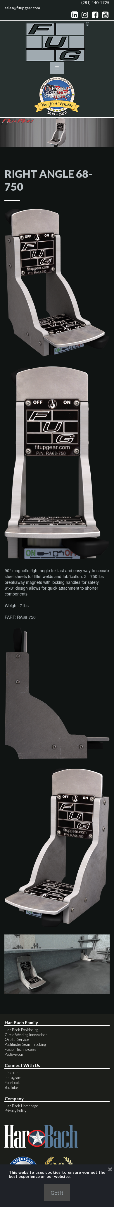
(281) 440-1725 (95, 2)
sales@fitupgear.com (22, 8)
